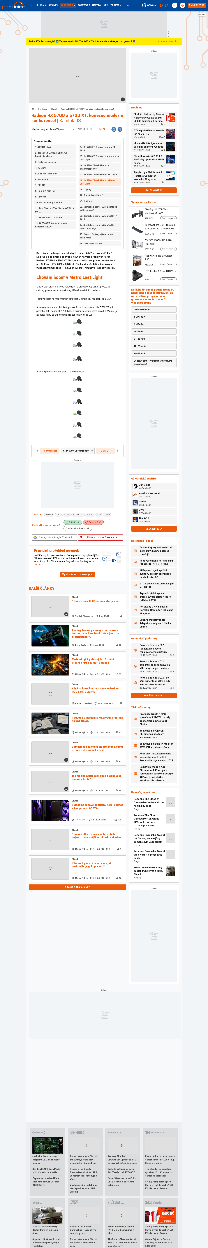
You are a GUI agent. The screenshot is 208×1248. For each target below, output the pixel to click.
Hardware (42, 109)
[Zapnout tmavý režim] (182, 5)
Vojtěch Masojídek (84, 616)
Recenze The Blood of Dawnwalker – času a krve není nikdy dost (149, 802)
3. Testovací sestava (45, 162)
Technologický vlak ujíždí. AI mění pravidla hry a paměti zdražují (93, 661)
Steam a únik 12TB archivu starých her (96, 601)
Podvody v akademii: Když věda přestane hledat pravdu (97, 719)
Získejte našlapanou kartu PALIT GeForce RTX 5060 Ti (122, 1171)
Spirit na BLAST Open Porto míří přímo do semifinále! (46, 1171)
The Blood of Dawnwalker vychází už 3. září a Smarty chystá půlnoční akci (158, 1172)
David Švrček (81, 645)
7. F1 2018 (40, 185)
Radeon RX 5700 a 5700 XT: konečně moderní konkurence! (87, 109)
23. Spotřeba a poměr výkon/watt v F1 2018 (98, 218)
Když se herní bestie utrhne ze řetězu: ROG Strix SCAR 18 (95, 690)
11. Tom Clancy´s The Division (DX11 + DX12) (54, 210)
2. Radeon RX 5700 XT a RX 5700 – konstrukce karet (52, 154)
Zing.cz (137, 809)
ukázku (37, 564)
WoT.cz (137, 878)
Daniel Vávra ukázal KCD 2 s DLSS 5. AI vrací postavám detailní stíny (122, 1181)
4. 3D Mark (40, 168)
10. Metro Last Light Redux (48, 202)
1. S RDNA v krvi (43, 147)
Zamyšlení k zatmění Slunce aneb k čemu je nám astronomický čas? (97, 748)
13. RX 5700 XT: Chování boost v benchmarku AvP (51, 225)
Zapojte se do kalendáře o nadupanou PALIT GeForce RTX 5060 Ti (45, 1181)
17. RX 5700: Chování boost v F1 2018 (98, 174)
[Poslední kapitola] (118, 451)
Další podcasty (154, 695)
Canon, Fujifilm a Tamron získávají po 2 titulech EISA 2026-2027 (158, 1242)
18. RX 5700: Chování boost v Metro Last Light (97, 182)
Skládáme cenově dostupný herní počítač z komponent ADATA (97, 806)
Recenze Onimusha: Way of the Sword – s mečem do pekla (149, 855)
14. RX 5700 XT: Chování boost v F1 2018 (97, 149)
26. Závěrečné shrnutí (91, 243)
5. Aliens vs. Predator (46, 173)
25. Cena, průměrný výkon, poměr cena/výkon (97, 236)
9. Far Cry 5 (40, 197)
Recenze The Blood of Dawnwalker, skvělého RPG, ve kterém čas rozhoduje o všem (146, 820)
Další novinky (153, 190)
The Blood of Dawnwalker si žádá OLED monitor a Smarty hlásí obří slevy (122, 1242)
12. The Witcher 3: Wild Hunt (49, 217)
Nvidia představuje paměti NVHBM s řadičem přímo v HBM (121, 1230)
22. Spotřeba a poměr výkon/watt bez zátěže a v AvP (98, 208)
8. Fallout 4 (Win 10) (45, 191)
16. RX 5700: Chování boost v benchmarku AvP (94, 167)
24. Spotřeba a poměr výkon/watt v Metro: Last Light (97, 227)
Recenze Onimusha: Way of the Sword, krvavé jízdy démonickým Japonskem (149, 838)
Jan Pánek (80, 820)
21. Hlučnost (86, 201)
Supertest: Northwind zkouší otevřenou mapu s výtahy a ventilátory (46, 1242)
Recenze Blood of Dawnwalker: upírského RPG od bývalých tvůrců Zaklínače (122, 1159)
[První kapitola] (37, 451)
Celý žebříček (154, 529)
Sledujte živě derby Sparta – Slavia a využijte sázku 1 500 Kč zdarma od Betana (159, 1185)
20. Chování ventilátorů (91, 195)
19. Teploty (85, 189)
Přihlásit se (196, 5)
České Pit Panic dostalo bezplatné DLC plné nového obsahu (46, 1159)
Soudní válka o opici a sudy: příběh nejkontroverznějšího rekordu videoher (96, 836)
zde (77, 561)
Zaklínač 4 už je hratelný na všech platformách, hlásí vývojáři (83, 1188)
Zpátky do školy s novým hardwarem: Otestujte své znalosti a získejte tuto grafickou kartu (95, 634)
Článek (54, 109)
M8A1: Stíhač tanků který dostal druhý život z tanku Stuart (148, 871)
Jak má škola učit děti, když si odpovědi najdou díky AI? (96, 777)
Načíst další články (77, 887)
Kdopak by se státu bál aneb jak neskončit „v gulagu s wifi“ (91, 865)
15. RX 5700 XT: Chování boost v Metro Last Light (99, 158)
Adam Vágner (57, 129)
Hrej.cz (137, 829)
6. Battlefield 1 (42, 179)
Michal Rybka (81, 674)
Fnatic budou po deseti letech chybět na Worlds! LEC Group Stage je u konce (160, 1159)
